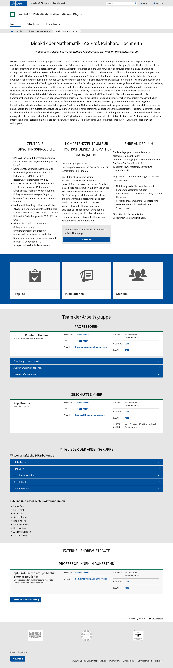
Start (135, 3)
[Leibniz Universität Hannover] (18, 3)
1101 (127, 343)
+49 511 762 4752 (83, 334)
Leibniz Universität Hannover (93, 660)
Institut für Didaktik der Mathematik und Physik (50, 14)
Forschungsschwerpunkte (27, 361)
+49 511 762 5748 (83, 340)
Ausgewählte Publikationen (28, 367)
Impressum (114, 660)
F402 (127, 417)
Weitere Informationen (25, 374)
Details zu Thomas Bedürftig (26, 599)
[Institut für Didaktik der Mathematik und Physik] (11, 31)
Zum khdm (87, 239)
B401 (127, 349)
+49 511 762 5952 (83, 402)
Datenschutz (128, 660)
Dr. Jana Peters (21, 488)
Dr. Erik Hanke (21, 482)
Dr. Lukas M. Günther (24, 475)
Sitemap (159, 660)
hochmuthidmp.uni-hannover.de (91, 347)
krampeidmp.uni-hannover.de (90, 415)
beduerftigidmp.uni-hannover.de (91, 578)
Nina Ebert (19, 468)
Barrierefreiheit (145, 660)
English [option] (159, 3)
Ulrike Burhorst (21, 462)
